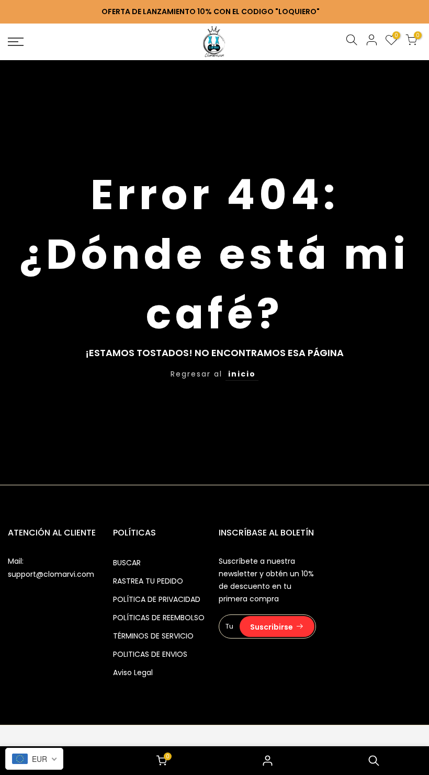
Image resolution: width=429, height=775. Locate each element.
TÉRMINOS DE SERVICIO (153, 636)
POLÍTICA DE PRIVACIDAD (156, 599)
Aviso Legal (133, 672)
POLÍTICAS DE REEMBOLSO (159, 617)
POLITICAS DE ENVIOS (150, 654)
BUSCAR (127, 562)
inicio (242, 374)
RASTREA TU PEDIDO (148, 581)
